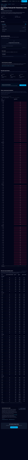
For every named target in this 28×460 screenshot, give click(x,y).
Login (20, 1)
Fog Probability (4, 24)
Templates (13, 1)
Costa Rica (5, 4)
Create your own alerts (23, 4)
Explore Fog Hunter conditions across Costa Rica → (8, 65)
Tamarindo (9, 4)
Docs (16, 1)
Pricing (7, 1)
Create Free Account (14, 427)
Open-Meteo (15, 414)
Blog (18, 1)
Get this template (23, 85)
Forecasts (10, 1)
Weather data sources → (12, 419)
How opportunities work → (5, 419)
